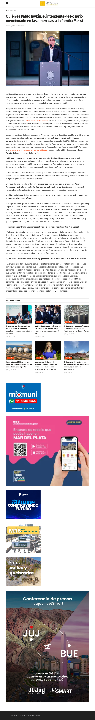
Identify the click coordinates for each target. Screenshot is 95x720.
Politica (13, 10)
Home (7, 10)
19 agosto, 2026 (40, 372)
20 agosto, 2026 (69, 334)
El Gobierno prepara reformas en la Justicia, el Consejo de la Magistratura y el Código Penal (77, 328)
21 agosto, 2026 (11, 336)
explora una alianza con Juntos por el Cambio (29, 150)
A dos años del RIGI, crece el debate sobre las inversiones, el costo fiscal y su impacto (19, 364)
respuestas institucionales (37, 121)
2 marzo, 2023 (10, 26)
